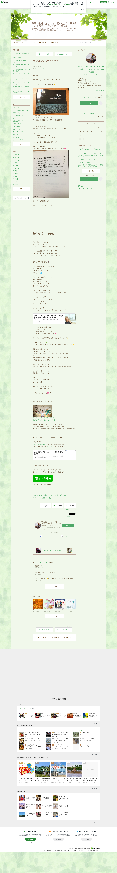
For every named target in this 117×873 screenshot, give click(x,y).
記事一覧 (32, 42)
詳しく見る (58, 839)
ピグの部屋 (96, 75)
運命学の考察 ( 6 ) (18, 129)
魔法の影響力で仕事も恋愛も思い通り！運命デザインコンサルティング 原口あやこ (90, 165)
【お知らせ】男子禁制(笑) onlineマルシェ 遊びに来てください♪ (46, 54)
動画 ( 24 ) (16, 134)
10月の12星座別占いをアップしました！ (21, 83)
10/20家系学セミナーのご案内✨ (21, 87)
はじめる (30, 839)
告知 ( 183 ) (16, 118)
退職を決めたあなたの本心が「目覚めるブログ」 (90, 149)
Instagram (66, 536)
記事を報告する (72, 516)
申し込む (86, 839)
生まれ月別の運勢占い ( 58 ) (21, 110)
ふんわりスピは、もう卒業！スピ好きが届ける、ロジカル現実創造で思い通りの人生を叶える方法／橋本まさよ (90, 155)
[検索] (101, 43)
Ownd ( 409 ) (17, 123)
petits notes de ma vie (84, 162)
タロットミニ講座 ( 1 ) (19, 140)
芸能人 (33, 708)
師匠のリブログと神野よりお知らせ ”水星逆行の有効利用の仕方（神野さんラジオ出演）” (64, 54)
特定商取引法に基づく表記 (88, 850)
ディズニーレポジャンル (25, 708)
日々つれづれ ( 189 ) (18, 115)
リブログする (70, 505)
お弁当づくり (22, 730)
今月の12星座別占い (39, 444)
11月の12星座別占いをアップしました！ (21, 74)
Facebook (44, 536)
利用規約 (65, 850)
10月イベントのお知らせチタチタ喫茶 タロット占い (21, 92)
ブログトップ (19, 42)
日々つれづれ (40, 68)
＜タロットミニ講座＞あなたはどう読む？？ (21, 70)
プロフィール (87, 75)
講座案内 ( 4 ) (17, 126)
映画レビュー (49, 730)
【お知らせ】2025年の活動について (21, 61)
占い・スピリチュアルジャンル (86, 98)
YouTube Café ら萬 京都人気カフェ (44, 418)
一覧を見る (91, 171)
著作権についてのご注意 (87, 188)
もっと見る (54, 586)
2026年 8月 (91, 113)
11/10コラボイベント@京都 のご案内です (21, 78)
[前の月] (84, 113)
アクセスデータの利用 (74, 850)
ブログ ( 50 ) (16, 107)
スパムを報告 (48, 850)
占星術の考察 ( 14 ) (18, 121)
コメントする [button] (59, 505)
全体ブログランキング (84, 96)
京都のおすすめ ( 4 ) (18, 113)
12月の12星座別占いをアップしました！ (21, 65)
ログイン (112, 2)
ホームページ (51, 446)
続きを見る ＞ (100, 90)
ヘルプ (98, 850)
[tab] (25, 708)
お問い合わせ (57, 850)
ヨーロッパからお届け (79, 730)
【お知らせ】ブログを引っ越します (21, 54)
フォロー (68, 525)
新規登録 (103, 2)
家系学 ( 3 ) (16, 137)
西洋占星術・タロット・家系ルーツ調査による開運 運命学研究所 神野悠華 (92, 69)
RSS (81, 186)
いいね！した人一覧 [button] (71, 509)
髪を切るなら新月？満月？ (47, 60)
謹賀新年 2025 (17, 57)
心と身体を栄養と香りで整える (86, 159)
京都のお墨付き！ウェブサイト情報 (44, 420)
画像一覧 (44, 42)
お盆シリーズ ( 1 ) (18, 132)
